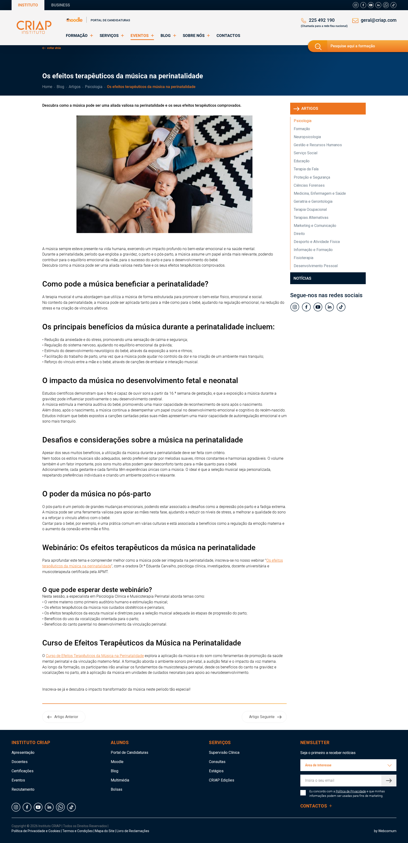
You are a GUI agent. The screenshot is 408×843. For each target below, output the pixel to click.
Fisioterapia (303, 258)
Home (47, 86)
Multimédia (120, 780)
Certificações (23, 771)
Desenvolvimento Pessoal (316, 266)
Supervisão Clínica (224, 752)
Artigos (75, 86)
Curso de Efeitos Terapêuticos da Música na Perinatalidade (95, 655)
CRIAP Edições (221, 780)
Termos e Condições (77, 831)
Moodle (117, 761)
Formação (302, 129)
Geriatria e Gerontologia (313, 201)
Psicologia (93, 86)
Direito (299, 233)
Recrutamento (23, 789)
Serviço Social (305, 153)
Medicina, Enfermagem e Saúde (320, 193)
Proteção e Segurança (312, 177)
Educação (302, 161)
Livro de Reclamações (133, 831)
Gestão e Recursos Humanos (318, 145)
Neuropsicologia (307, 137)
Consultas (217, 761)
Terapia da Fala (306, 169)
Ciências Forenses (309, 185)
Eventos (18, 780)
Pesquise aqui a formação (353, 46)
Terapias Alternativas (311, 217)
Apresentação (23, 752)
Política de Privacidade (351, 791)
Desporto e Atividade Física (317, 241)
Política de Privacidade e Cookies (36, 831)
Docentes (20, 761)
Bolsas (116, 789)
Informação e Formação (313, 249)
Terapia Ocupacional (310, 209)
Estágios (216, 771)
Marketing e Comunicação (315, 225)
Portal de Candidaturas (110, 20)
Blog (60, 86)
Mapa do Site (105, 831)
